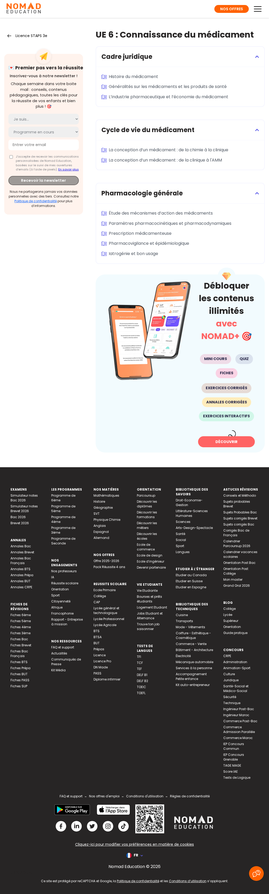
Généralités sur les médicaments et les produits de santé (168, 87)
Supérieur (230, 620)
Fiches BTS (19, 662)
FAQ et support (62, 647)
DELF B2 (142, 681)
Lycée (227, 614)
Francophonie (62, 613)
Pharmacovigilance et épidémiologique (149, 243)
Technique (231, 703)
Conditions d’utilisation (187, 881)
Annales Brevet (22, 552)
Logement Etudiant (152, 607)
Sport (55, 595)
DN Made (101, 667)
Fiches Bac (19, 639)
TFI (139, 656)
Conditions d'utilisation (144, 796)
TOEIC (141, 687)
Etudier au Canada (191, 575)
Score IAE (230, 771)
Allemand (101, 538)
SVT (97, 513)
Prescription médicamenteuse (140, 233)
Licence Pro (102, 661)
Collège (100, 596)
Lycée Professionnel (109, 619)
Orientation (60, 589)
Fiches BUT (19, 674)
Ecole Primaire (105, 590)
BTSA (98, 637)
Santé (180, 534)
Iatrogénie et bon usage (133, 254)
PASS (97, 673)
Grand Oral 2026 (236, 585)
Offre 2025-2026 (106, 561)
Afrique (57, 607)
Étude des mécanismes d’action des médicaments (161, 213)
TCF (140, 663)
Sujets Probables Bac (240, 512)
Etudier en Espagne (191, 587)
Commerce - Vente (191, 644)
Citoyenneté (60, 601)
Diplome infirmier (107, 679)
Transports (184, 621)
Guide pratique (235, 633)
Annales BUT (20, 581)
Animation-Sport (236, 668)
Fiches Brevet (21, 645)
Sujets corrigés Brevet (240, 518)
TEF (139, 669)
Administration (235, 662)
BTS (97, 631)
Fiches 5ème (21, 621)
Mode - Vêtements (190, 627)
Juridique (231, 680)
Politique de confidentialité (35, 201)
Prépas (99, 649)
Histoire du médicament (133, 77)
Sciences (183, 521)
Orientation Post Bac (239, 562)
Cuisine (182, 615)
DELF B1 (142, 675)
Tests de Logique (236, 777)
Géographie (103, 507)
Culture (229, 674)
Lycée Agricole (105, 625)
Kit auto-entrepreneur (193, 685)
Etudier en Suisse (189, 581)
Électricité (183, 656)
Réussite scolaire (64, 583)
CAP (97, 602)
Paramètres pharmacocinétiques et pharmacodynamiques (170, 223)
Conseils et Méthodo (239, 495)
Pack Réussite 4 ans (109, 567)
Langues (183, 552)
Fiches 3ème (20, 633)
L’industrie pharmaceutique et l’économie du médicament (168, 97)
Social (181, 540)
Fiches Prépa (20, 668)
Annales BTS (20, 569)
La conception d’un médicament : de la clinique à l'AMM (165, 160)
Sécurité (229, 697)
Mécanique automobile (194, 662)
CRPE (227, 656)
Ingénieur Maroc (236, 715)
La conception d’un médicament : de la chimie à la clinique (168, 150)
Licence (100, 655)
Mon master (232, 579)
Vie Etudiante (147, 590)
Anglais (100, 525)
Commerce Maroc (238, 738)
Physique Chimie (107, 519)
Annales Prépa (22, 575)
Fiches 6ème (21, 615)
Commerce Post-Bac (240, 721)
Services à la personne (194, 668)
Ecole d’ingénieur (150, 561)
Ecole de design (149, 555)
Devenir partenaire (151, 567)
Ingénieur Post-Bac (238, 709)
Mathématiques (106, 495)
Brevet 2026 (20, 523)
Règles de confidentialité (190, 796)
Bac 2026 (18, 517)
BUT (97, 643)
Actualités (59, 653)
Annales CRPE (21, 587)
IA (52, 577)
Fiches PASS (20, 680)
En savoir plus (68, 169)
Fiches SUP (19, 686)
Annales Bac (21, 546)
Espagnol (101, 531)
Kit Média (58, 670)
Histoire (99, 501)
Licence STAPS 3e (31, 35)
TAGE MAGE (232, 765)
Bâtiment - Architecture (194, 650)
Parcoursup (146, 495)
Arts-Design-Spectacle (194, 528)
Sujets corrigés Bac (238, 524)
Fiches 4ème (21, 627)
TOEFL (141, 693)
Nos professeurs (64, 571)
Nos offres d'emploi (104, 796)
